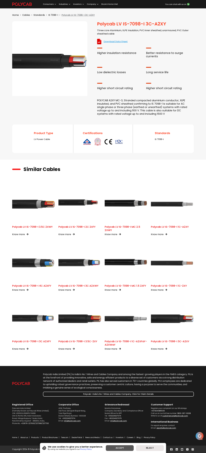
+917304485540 (158, 411)
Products (35, 437)
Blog (139, 437)
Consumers (48, 4)
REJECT (150, 447)
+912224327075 (115, 418)
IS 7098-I (53, 15)
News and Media (92, 437)
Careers (130, 437)
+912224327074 (68, 418)
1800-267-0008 (184, 413)
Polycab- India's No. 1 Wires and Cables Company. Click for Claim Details (118, 394)
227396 (39, 423)
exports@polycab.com (166, 428)
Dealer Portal (77, 437)
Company (91, 4)
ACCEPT (120, 447)
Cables (26, 15)
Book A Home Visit (109, 4)
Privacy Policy (149, 437)
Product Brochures (50, 437)
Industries (63, 4)
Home (15, 15)
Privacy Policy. (86, 449)
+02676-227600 (28, 423)
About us (24, 437)
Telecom (64, 437)
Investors (77, 4)
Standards (39, 15)
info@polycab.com (72, 421)
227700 (46, 423)
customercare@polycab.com (175, 416)
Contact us (108, 437)
